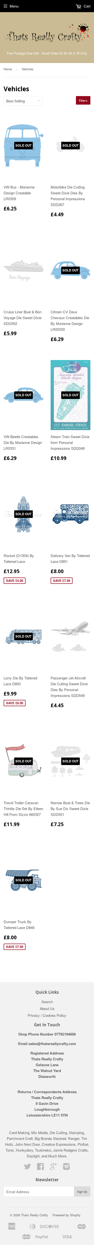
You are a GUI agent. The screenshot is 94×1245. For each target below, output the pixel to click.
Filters (83, 100)
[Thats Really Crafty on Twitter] (27, 1167)
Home (8, 69)
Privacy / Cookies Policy (47, 1015)
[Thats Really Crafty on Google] (53, 1167)
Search (47, 1001)
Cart (86, 6)
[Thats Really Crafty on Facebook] (40, 1167)
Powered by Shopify (67, 1215)
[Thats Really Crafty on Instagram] (66, 1167)
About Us (47, 1008)
